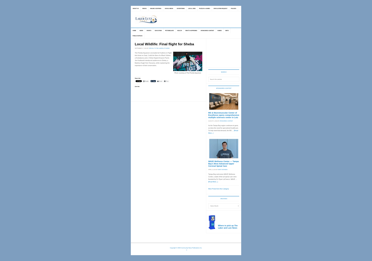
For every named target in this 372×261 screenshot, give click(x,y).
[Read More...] (213, 182)
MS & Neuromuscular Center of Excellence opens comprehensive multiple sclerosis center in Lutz (223, 115)
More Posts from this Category (218, 189)
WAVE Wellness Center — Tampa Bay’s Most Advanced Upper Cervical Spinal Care (223, 163)
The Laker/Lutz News (191, 19)
